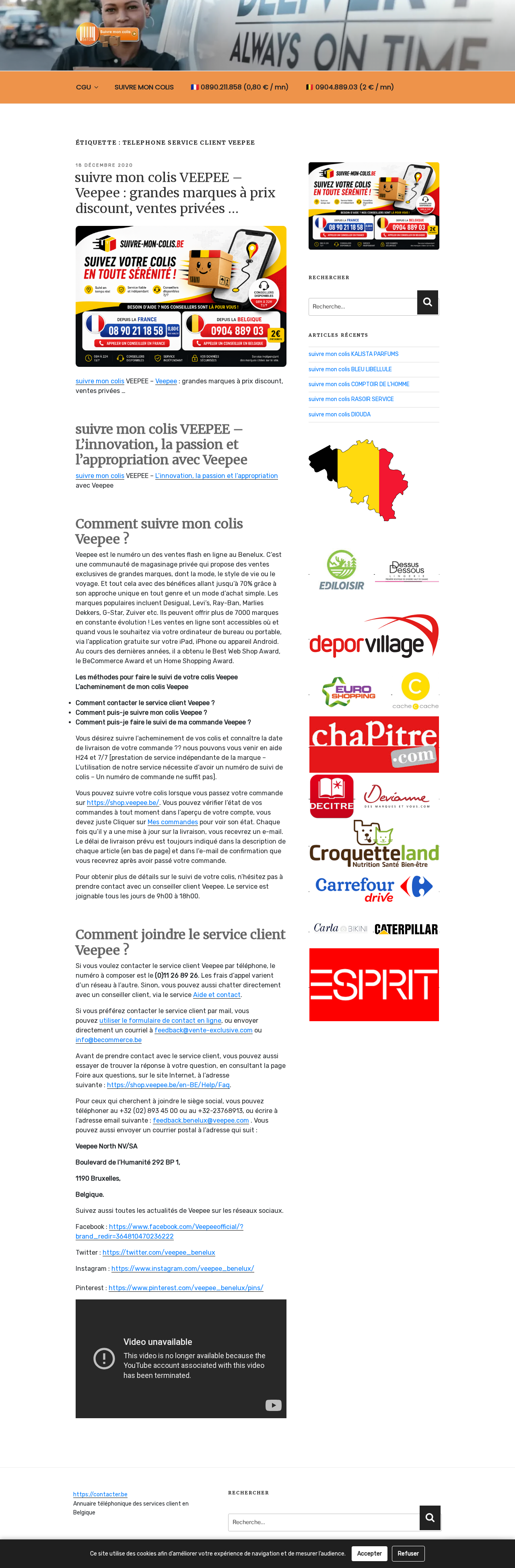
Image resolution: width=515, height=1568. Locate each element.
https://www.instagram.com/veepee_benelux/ (182, 1268)
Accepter (369, 1553)
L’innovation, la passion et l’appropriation (216, 476)
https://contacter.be (100, 1494)
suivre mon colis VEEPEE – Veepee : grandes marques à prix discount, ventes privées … (175, 193)
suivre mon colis (100, 381)
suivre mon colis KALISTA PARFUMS (354, 354)
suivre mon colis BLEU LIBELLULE (350, 369)
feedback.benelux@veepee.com (201, 1120)
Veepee (166, 381)
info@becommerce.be (109, 1040)
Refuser (408, 1553)
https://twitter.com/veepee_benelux (159, 1252)
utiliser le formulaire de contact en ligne (160, 1020)
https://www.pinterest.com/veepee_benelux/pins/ (186, 1288)
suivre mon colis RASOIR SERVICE (351, 399)
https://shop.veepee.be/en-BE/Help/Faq (168, 1085)
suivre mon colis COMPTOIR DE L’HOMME (359, 384)
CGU (83, 87)
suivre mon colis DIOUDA (340, 414)
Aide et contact (217, 995)
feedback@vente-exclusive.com (203, 1030)
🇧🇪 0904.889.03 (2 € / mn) (349, 87)
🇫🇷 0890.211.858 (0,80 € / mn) (239, 87)
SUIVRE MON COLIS (144, 87)
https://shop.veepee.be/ (123, 803)
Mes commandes (173, 822)
